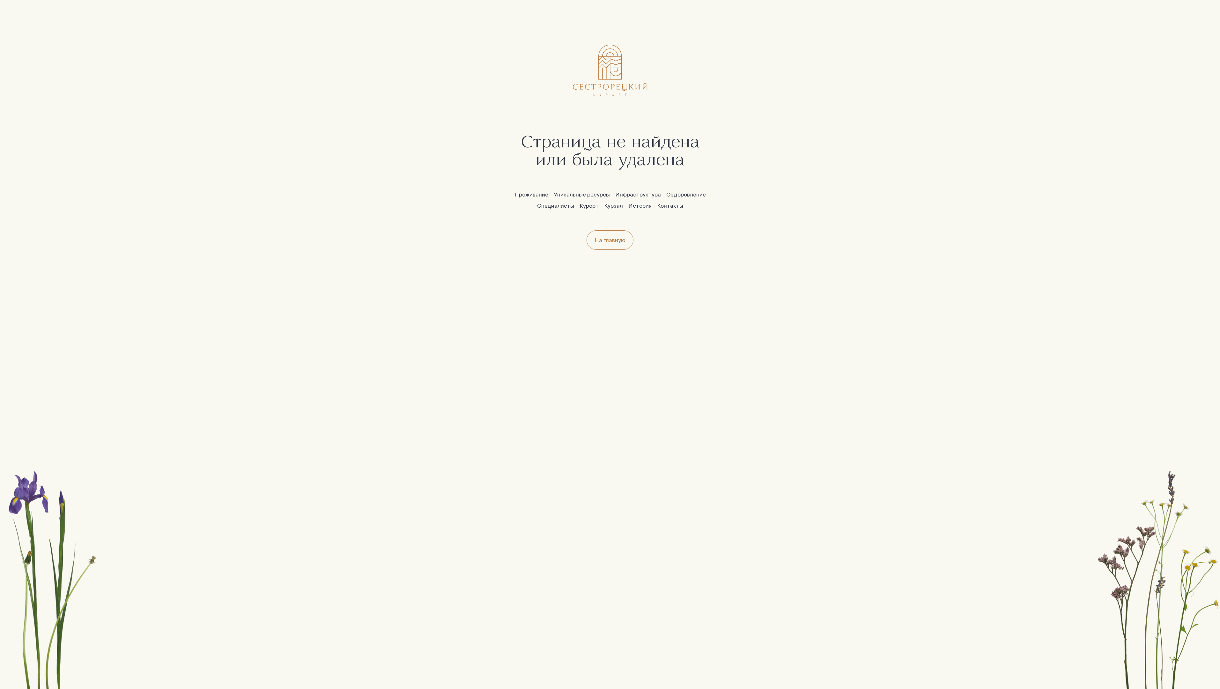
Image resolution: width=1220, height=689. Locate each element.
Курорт (589, 205)
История (640, 205)
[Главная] (610, 70)
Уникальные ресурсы (582, 194)
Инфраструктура (638, 194)
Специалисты (555, 205)
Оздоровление (686, 194)
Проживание (531, 194)
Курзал (613, 205)
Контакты (670, 205)
